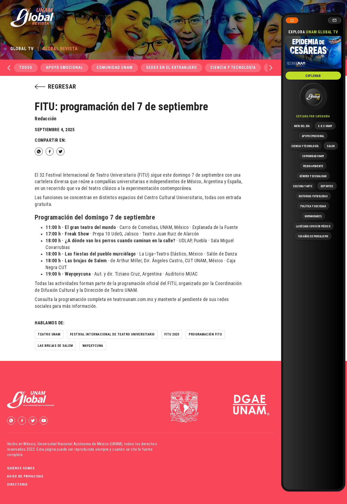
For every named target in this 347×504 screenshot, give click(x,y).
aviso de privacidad (25, 476)
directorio (17, 484)
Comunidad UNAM (115, 67)
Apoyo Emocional (64, 67)
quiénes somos (21, 468)
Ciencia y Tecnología (233, 67)
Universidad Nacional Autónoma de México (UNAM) (79, 444)
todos (25, 67)
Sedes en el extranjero (171, 67)
